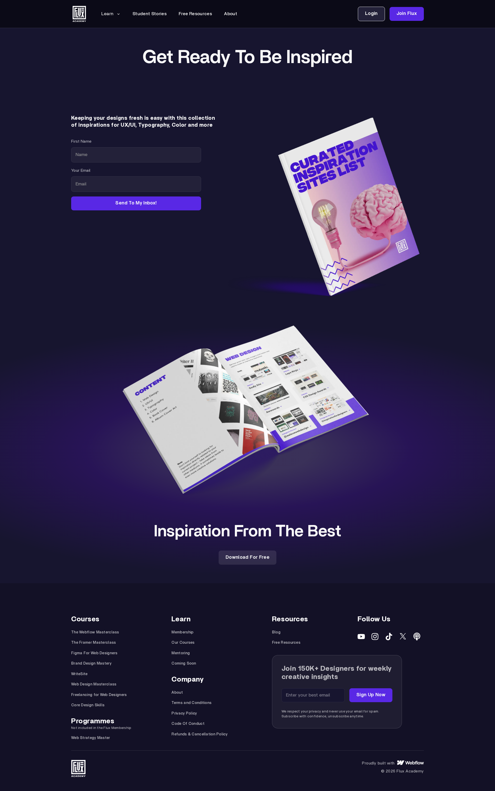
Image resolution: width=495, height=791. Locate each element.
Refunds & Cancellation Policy (199, 734)
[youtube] (361, 636)
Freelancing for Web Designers (99, 695)
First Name (81, 141)
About (177, 692)
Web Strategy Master (90, 738)
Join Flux (407, 13)
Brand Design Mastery (91, 663)
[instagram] (375, 636)
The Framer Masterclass (93, 642)
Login (371, 13)
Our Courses (182, 642)
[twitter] (403, 636)
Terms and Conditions (191, 703)
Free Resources (286, 642)
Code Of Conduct (187, 724)
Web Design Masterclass (93, 684)
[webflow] (410, 763)
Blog (276, 632)
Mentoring (180, 653)
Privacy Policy (184, 713)
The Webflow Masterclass (95, 632)
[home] (79, 14)
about (230, 14)
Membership (182, 632)
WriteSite (79, 674)
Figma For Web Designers (94, 653)
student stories (150, 14)
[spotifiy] (417, 636)
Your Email (80, 170)
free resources (195, 14)
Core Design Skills (87, 705)
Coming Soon (183, 663)
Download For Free (247, 557)
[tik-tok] (389, 636)
